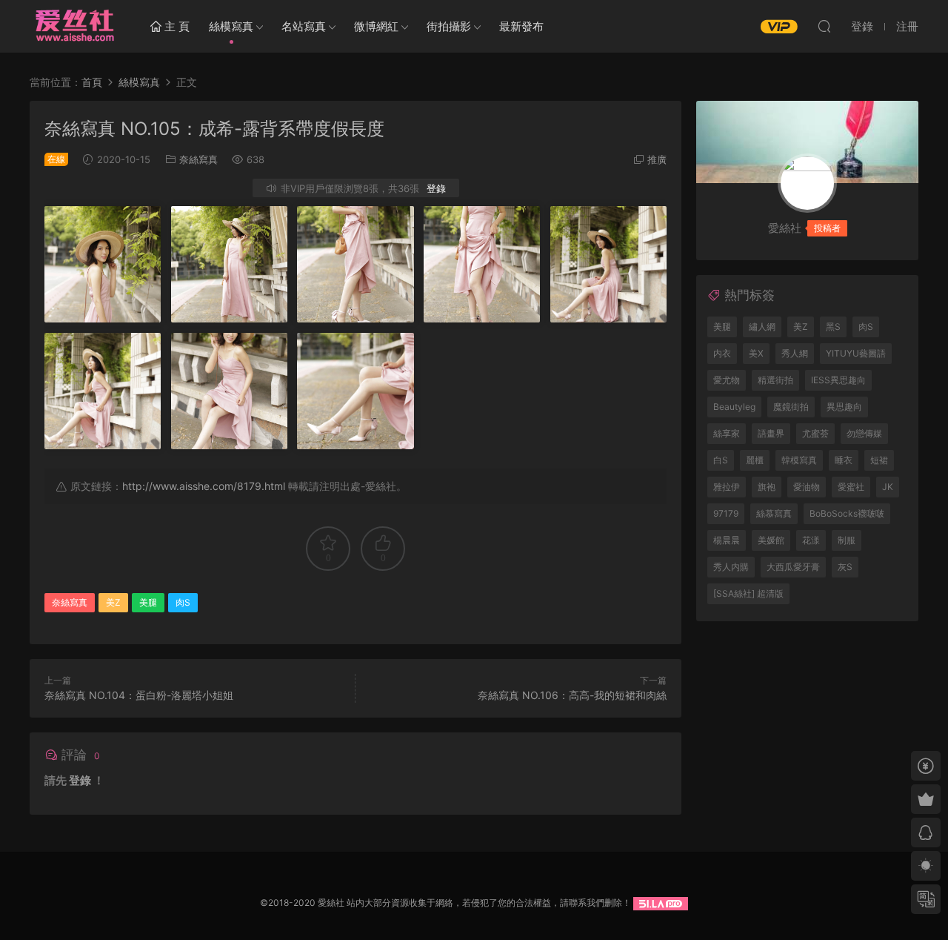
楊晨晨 (726, 540)
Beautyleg (734, 406)
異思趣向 (844, 406)
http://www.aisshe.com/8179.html (203, 486)
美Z (113, 602)
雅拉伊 (726, 486)
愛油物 (806, 486)
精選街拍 (775, 379)
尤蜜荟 (815, 433)
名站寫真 (303, 26)
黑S (833, 326)
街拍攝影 (449, 26)
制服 (846, 540)
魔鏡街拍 (791, 406)
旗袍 (766, 486)
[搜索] (824, 26)
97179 (725, 513)
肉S (183, 602)
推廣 (657, 159)
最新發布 (521, 26)
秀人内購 (731, 566)
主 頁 (175, 26)
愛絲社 (74, 26)
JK (887, 486)
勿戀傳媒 (864, 433)
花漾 (811, 540)
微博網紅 (376, 26)
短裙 (879, 460)
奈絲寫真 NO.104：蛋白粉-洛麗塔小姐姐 (138, 695)
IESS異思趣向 (838, 379)
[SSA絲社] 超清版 (748, 593)
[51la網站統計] (660, 902)
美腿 (148, 602)
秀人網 (794, 353)
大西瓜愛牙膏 (793, 566)
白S (720, 460)
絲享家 (726, 433)
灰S (845, 566)
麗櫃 (755, 460)
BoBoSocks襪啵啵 (847, 513)
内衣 (722, 353)
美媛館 (771, 540)
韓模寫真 (799, 460)
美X (756, 353)
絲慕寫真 (774, 513)
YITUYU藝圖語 (856, 353)
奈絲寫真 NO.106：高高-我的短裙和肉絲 (572, 695)
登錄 (436, 188)
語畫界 (771, 433)
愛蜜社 (851, 486)
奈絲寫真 (198, 159)
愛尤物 (726, 379)
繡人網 (762, 326)
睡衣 (843, 460)
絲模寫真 (231, 26)
